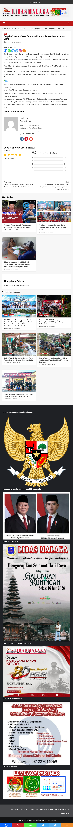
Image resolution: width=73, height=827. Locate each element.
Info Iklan (24, 809)
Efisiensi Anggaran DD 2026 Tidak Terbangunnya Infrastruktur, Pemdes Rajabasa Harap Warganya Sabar (17, 264)
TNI (12, 353)
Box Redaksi (15, 809)
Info (5, 33)
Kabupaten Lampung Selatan (50, 220)
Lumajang (6, 353)
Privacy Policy (65, 813)
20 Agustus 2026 (50, 232)
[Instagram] (20, 50)
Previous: (19, 184)
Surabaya (46, 315)
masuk (13, 285)
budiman (7, 42)
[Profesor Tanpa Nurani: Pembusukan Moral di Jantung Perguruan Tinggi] (19, 211)
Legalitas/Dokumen (46, 809)
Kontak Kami (34, 809)
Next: (54, 185)
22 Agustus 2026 (14, 229)
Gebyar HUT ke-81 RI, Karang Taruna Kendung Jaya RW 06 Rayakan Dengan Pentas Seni (51, 322)
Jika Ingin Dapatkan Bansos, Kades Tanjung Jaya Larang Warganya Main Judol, (52, 227)
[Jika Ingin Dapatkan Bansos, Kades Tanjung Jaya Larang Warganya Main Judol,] (54, 211)
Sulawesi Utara (8, 389)
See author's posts (29, 133)
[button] (4, 23)
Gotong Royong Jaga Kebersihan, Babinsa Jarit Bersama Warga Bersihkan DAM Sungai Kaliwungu (53, 360)
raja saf (42, 232)
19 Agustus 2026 (15, 269)
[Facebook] (5, 50)
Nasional (12, 315)
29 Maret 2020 (16, 42)
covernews (42, 820)
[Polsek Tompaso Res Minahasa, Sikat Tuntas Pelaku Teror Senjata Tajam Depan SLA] (19, 381)
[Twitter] (16, 50)
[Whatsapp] (9, 50)
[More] (24, 50)
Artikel (40, 315)
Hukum (6, 315)
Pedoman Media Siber (62, 809)
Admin (6, 229)
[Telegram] (13, 50)
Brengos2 (7, 328)
